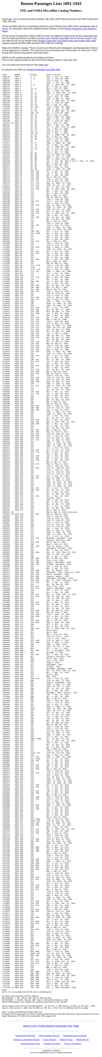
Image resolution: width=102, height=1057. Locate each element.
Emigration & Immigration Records (26, 1040)
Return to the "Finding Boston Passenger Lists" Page (51, 1026)
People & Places (66, 1040)
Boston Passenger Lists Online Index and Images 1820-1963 (67, 41)
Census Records (49, 1040)
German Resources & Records (75, 1036)
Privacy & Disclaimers (72, 1044)
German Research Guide (30, 1044)
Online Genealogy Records (49, 1036)
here (46, 65)
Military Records (82, 1040)
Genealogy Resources (51, 1044)
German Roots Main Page (25, 1036)
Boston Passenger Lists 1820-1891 (43, 69)
